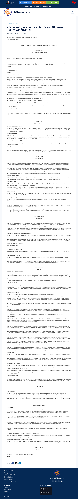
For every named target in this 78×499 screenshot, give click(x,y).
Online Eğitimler (7, 496)
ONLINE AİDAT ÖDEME (40, 2)
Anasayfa (9, 19)
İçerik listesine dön (13, 23)
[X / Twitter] (56, 481)
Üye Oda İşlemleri (8, 494)
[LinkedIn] (61, 481)
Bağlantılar (38, 6)
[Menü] (72, 12)
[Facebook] (53, 481)
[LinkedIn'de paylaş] (19, 463)
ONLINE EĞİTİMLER (53, 2)
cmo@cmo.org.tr (9, 479)
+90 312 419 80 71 (9, 476)
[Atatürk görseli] (10, 2)
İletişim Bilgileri (28, 6)
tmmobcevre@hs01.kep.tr (11, 481)
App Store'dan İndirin (44, 489)
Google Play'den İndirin (45, 493)
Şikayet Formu (47, 6)
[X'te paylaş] (16, 463)
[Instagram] (59, 481)
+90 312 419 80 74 (9, 477)
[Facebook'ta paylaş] (12, 463)
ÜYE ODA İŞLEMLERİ (26, 2)
